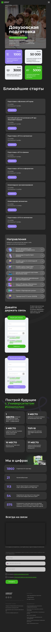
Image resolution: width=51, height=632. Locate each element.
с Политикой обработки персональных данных (15, 341)
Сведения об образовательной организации (14, 605)
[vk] (8, 597)
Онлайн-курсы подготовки (32, 612)
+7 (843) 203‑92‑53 (30, 597)
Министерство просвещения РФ (12, 607)
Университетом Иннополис (19, 405)
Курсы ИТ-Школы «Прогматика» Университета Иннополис (26, 284)
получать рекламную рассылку (14, 337)
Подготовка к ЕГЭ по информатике (20, 168)
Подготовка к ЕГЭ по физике (18, 152)
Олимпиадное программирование (20, 185)
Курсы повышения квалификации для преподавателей (27, 278)
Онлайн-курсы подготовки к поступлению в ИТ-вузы (24, 267)
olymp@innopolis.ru (31, 599)
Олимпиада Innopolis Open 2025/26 (25, 255)
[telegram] (6, 597)
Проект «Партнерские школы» (26, 290)
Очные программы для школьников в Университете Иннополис (25, 250)
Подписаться (17, 346)
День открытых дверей (31, 615)
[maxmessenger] (11, 597)
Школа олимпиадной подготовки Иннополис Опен (27, 273)
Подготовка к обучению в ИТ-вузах (20, 101)
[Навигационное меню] (49, 2)
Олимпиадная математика (17, 201)
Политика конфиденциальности (12, 612)
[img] (10, 250)
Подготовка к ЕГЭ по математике (20, 136)
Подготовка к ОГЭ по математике (20, 217)
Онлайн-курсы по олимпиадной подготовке (26, 261)
